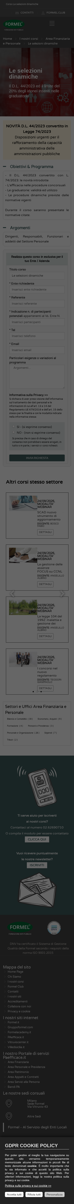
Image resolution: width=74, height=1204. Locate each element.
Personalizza (55, 1194)
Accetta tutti (14, 1194)
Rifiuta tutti (34, 1194)
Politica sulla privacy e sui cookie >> (28, 1186)
